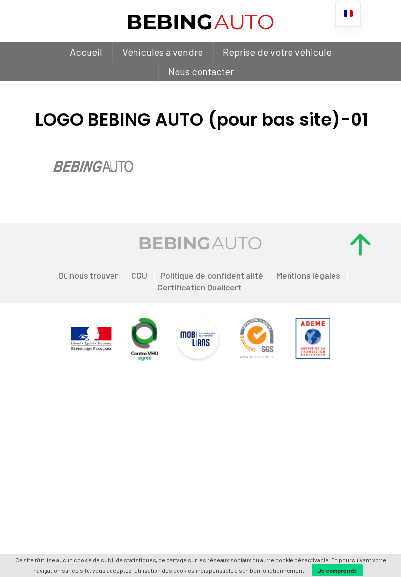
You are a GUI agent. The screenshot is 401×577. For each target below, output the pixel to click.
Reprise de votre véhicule (277, 52)
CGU (139, 275)
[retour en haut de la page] (360, 244)
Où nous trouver (88, 275)
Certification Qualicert (199, 287)
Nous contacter (201, 71)
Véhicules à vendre (162, 52)
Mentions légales (308, 275)
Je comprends (337, 570)
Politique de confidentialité (211, 275)
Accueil (86, 52)
